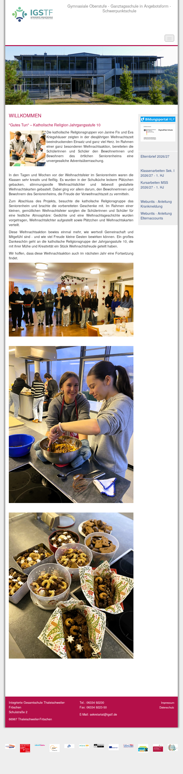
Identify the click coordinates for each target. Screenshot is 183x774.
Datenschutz (166, 707)
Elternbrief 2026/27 (155, 156)
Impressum (167, 702)
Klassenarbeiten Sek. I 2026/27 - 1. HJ (157, 173)
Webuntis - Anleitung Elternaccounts (156, 215)
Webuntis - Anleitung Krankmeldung (156, 204)
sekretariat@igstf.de (103, 714)
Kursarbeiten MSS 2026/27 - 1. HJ (154, 185)
